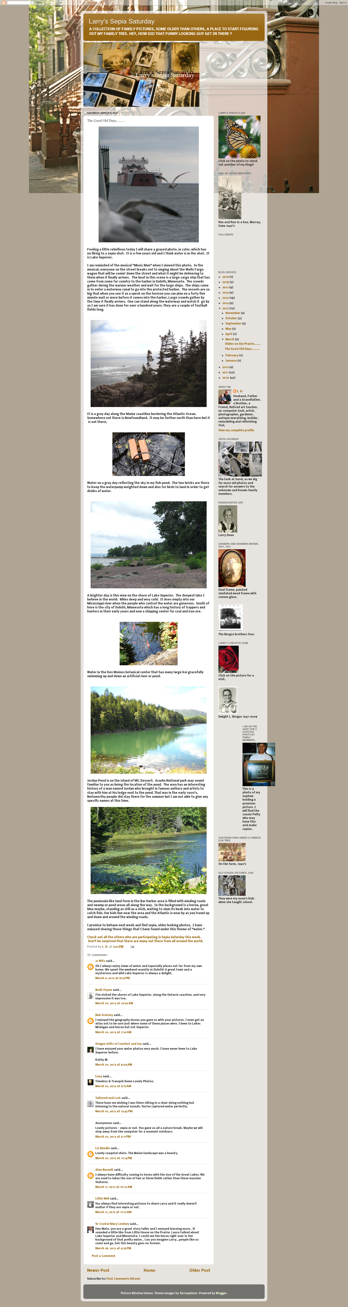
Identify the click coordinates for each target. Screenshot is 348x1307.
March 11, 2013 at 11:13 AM (113, 1212)
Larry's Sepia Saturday (122, 21)
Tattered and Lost (108, 1098)
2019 (225, 277)
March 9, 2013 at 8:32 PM (112, 978)
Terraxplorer (188, 1293)
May (228, 329)
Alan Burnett (104, 1170)
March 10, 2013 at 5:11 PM (113, 1136)
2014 (225, 303)
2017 (225, 287)
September (233, 323)
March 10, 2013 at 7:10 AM (113, 1032)
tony (98, 1076)
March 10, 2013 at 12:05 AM (114, 1003)
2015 (225, 298)
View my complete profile (236, 430)
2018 (226, 282)
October (231, 318)
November (233, 313)
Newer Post (98, 1271)
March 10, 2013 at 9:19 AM (113, 1086)
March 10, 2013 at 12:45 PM (113, 1111)
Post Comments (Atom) (123, 1279)
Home (149, 1271)
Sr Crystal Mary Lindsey (112, 1224)
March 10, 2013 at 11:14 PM (113, 1158)
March (230, 339)
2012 (225, 367)
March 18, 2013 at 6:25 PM (113, 1248)
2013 (225, 308)
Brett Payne (103, 990)
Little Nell (102, 1198)
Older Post (199, 1271)
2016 (225, 292)
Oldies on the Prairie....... (242, 344)
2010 (226, 377)
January (231, 360)
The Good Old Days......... (242, 349)
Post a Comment (103, 1256)
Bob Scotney (104, 1015)
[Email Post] (132, 946)
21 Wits (100, 961)
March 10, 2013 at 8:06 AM (113, 1064)
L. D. (240, 391)
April (229, 334)
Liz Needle (102, 1148)
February (232, 355)
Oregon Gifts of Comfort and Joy (118, 1044)
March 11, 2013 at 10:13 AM (113, 1187)
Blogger (221, 1293)
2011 (225, 372)
